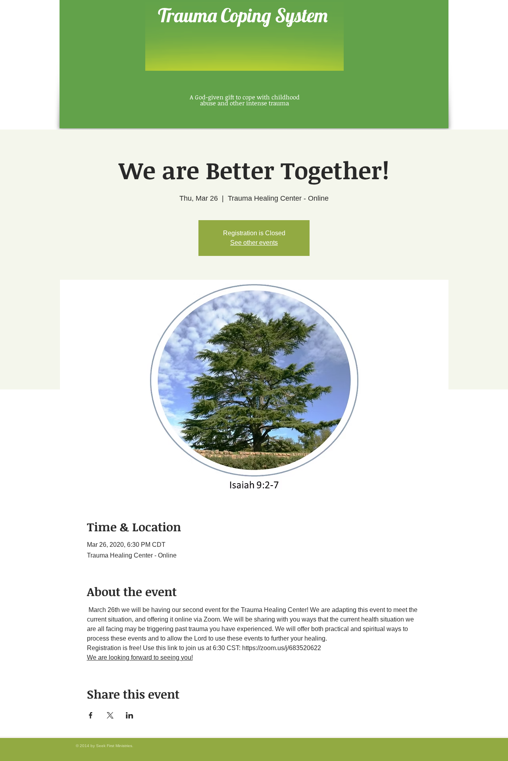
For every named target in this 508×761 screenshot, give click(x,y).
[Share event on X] (110, 715)
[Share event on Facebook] (90, 715)
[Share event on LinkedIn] (129, 715)
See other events (254, 242)
